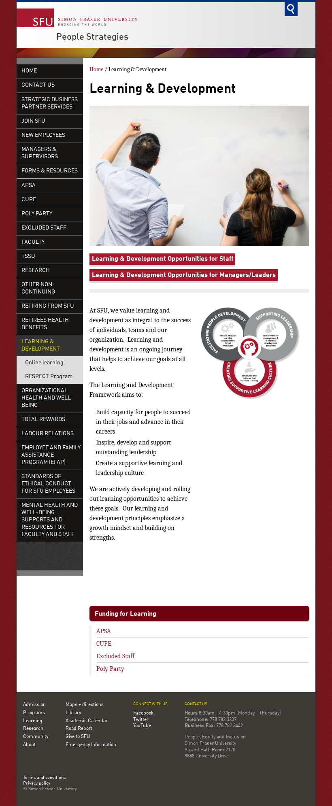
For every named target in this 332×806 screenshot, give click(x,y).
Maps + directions (85, 704)
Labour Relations (47, 433)
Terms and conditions (44, 778)
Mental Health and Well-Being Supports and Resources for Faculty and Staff (49, 520)
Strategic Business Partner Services (49, 103)
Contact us (196, 704)
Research (35, 270)
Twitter (141, 719)
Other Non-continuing (38, 288)
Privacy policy (36, 784)
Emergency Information (91, 744)
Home (29, 71)
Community (35, 736)
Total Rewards (43, 419)
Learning (33, 721)
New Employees (43, 135)
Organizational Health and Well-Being (47, 398)
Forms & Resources (49, 171)
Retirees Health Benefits (45, 324)
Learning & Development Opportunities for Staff (162, 259)
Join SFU (33, 121)
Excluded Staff (43, 228)
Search (291, 9)
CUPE (28, 199)
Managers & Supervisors (39, 153)
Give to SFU (78, 736)
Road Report (79, 728)
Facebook (143, 713)
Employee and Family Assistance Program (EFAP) (51, 455)
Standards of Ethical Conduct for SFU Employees (48, 484)
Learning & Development (40, 345)
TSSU (28, 256)
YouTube (142, 725)
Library (73, 712)
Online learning (44, 363)
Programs (34, 712)
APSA (28, 185)
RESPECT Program (48, 376)
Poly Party (36, 214)
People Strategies (92, 37)
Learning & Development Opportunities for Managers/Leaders (184, 275)
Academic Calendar (87, 721)
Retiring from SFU (47, 306)
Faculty (33, 242)
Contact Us (38, 85)
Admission (34, 704)
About (29, 744)
